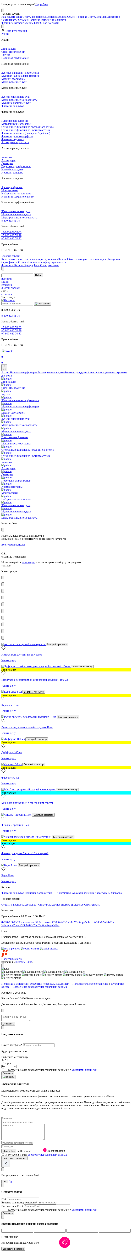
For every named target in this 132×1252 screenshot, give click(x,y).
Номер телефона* (12, 1045)
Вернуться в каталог (13, 544)
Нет (5, 1181)
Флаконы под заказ (12, 139)
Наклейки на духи (12, 169)
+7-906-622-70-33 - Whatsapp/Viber (72, 922)
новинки (6, 278)
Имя (4, 1198)
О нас (43, 22)
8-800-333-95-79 (10, 220)
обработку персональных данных (47, 1154)
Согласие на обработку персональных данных (40, 986)
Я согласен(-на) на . (37, 1154)
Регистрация (19, 30)
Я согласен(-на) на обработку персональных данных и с (51, 1069)
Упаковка (6, 157)
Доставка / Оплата (36, 904)
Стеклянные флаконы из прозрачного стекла (27, 126)
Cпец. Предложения (13, 51)
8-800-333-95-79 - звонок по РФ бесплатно (26, 922)
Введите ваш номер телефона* (19, 1202)
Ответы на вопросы (34, 16)
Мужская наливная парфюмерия (20, 75)
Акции (5, 33)
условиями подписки (84, 1069)
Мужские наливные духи (16, 102)
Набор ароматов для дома (16, 193)
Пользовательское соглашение (90, 983)
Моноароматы (9, 190)
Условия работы (11, 255)
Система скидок (97, 16)
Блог (37, 22)
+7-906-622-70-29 (11, 235)
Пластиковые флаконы (14, 120)
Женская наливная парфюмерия (20, 72)
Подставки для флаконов (16, 166)
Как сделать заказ (11, 16)
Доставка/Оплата (56, 16)
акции (5, 281)
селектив (6, 284)
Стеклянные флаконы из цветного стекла (25, 130)
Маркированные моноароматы (19, 99)
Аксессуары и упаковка (15, 142)
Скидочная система (58, 904)
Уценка (5, 54)
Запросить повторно (13, 1249)
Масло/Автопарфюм (13, 78)
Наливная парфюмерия (15, 57)
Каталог (19, 22)
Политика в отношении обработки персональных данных (35, 983)
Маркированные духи (14, 81)
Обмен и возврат (77, 16)
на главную (28, 562)
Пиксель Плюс (23, 961)
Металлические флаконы (16, 123)
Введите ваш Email (12, 1206)
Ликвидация (8, 48)
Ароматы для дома (12, 172)
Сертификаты (9, 19)
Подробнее (41, 4)
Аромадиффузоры (12, 187)
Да (10, 1181)
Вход (8, 30)
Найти (38, 275)
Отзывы (23, 19)
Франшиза (7, 22)
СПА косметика (62, 892)
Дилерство (113, 16)
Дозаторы (7, 163)
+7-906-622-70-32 (11, 238)
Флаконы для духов (12, 106)
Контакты (53, 22)
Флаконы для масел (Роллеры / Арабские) (25, 133)
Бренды (28, 22)
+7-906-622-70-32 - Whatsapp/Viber (39, 925)
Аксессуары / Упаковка (108, 892)
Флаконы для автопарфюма (17, 136)
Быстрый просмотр (57, 644)
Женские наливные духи (15, 96)
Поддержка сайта (11, 958)
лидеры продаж (10, 287)
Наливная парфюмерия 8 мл (17, 196)
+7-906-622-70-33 (11, 232)
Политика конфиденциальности (47, 19)
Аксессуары (8, 160)
